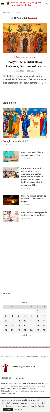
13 (25, 320)
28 (31, 330)
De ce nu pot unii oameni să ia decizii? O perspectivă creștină (33, 199)
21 (31, 325)
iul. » (28, 335)
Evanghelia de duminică (15, 141)
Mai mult (18, 409)
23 (44, 325)
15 (38, 320)
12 (18, 320)
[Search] (47, 4)
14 (31, 320)
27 (25, 330)
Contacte (20, 378)
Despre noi (6, 378)
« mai (22, 335)
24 (6, 330)
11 (12, 320)
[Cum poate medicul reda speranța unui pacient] (11, 156)
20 (25, 325)
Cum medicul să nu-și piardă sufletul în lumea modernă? (34, 213)
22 (38, 325)
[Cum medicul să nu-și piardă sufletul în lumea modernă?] (11, 216)
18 (12, 325)
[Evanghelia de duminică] (25, 123)
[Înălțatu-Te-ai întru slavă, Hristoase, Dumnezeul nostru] (25, 38)
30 (44, 330)
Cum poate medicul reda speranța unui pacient (32, 153)
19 (18, 325)
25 (12, 330)
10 (6, 320)
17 (6, 325)
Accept (8, 409)
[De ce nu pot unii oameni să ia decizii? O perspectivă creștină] (11, 200)
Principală (6, 13)
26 (18, 330)
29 (38, 330)
